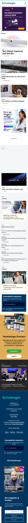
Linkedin (16, 463)
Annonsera (12, 432)
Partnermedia (20, 432)
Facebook (12, 463)
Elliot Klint (14, 410)
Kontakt (7, 432)
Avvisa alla (14, 519)
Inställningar (14, 515)
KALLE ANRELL (14, 416)
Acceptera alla (14, 511)
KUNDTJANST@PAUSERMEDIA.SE (17, 422)
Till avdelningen (22, 365)
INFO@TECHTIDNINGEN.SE (17, 424)
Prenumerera (14, 351)
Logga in (14, 356)
